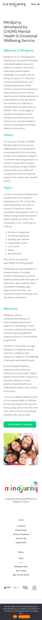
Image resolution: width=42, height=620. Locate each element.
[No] (39, 612)
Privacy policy (24, 617)
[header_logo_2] (14, 2)
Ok (15, 617)
